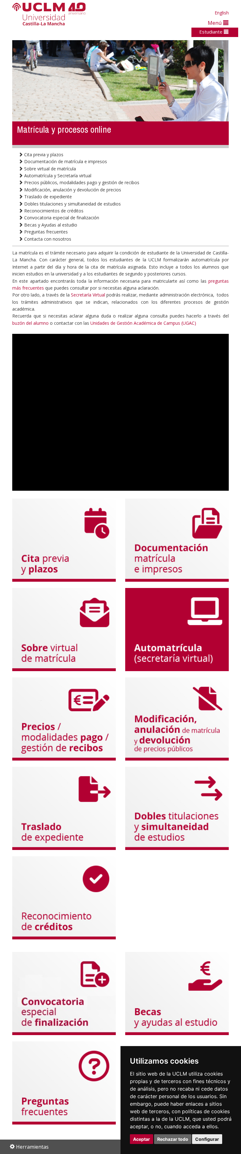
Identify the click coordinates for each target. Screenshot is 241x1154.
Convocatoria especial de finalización (61, 218)
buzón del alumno (30, 323)
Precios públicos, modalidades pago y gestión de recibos (81, 182)
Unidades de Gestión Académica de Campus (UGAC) (143, 323)
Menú (215, 22)
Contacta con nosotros (47, 239)
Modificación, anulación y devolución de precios (72, 190)
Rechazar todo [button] (172, 1139)
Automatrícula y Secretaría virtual (57, 176)
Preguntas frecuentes (45, 232)
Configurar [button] (207, 1139)
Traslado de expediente (47, 197)
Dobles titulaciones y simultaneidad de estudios (72, 204)
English (222, 13)
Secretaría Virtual (88, 295)
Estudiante (211, 32)
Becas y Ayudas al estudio (50, 225)
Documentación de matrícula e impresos (65, 161)
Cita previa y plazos (43, 155)
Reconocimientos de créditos (53, 211)
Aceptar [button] (141, 1139)
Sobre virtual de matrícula (49, 169)
